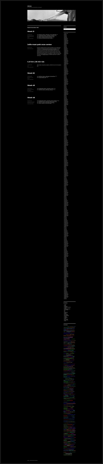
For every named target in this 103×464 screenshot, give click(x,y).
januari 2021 (65, 90)
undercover (65, 425)
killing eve (69, 370)
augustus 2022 (66, 74)
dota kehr (65, 350)
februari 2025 (66, 48)
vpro (64, 428)
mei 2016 (65, 137)
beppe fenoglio (72, 334)
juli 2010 (65, 196)
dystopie (65, 351)
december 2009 (66, 202)
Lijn (64, 311)
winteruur (67, 452)
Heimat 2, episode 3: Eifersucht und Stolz (45, 36)
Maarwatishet (66, 312)
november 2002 (66, 274)
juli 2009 (65, 206)
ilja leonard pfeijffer (70, 364)
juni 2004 (65, 258)
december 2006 (66, 232)
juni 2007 (65, 227)
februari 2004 (66, 261)
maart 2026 (65, 37)
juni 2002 (65, 278)
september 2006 (66, 235)
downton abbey (71, 350)
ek (69, 351)
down (67, 350)
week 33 (68, 440)
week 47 (68, 445)
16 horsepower (65, 326)
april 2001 (65, 290)
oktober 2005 (66, 244)
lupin (65, 380)
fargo (69, 353)
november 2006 (66, 233)
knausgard (65, 371)
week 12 (68, 432)
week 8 (67, 430)
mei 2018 (65, 117)
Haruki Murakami (68, 358)
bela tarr (68, 334)
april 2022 (65, 77)
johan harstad (73, 367)
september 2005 (66, 245)
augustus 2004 (66, 256)
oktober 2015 (66, 143)
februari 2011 (66, 190)
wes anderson (67, 449)
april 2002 (65, 280)
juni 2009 (65, 207)
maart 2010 (65, 199)
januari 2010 (65, 201)
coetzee (66, 343)
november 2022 (66, 71)
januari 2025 (65, 49)
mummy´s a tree (71, 387)
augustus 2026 (66, 33)
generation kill (66, 356)
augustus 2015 (66, 145)
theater (65, 410)
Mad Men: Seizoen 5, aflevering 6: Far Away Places (47, 76)
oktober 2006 (66, 234)
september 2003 (66, 265)
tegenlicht (72, 407)
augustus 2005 (66, 246)
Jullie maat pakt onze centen (39, 44)
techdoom (69, 407)
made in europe (72, 380)
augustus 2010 (66, 195)
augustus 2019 (66, 104)
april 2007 (65, 229)
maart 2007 (65, 230)
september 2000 (66, 296)
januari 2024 (65, 59)
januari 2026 (65, 39)
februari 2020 (66, 99)
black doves (72, 335)
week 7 (65, 430)
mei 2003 (65, 269)
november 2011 (66, 182)
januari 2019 (65, 110)
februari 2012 (66, 180)
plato (64, 395)
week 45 (73, 444)
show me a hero (70, 402)
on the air (72, 390)
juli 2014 (65, 156)
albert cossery (66, 327)
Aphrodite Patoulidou (69, 330)
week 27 (71, 437)
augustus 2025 (66, 43)
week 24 (72, 436)
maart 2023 (65, 68)
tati (67, 407)
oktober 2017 (66, 123)
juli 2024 (65, 54)
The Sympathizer (66, 419)
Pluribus (66, 395)
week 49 (30, 90)
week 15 (66, 433)
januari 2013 (65, 171)
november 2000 (66, 294)
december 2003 (66, 263)
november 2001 (66, 284)
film (33, 35)
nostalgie (71, 389)
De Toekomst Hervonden (67, 307)
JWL (64, 310)
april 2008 (65, 219)
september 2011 (66, 184)
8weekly (65, 304)
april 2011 (65, 188)
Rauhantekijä (66, 396)
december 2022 (66, 70)
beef (66, 334)
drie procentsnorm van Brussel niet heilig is (50, 48)
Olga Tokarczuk (69, 390)
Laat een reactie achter (30, 38)
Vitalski (65, 318)
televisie (66, 408)
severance (66, 402)
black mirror (66, 337)
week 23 (69, 436)
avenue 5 (73, 331)
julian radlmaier (66, 369)
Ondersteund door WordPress (34, 460)
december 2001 (66, 283)
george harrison (70, 356)
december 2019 (66, 101)
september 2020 (66, 93)
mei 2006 (65, 238)
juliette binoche (70, 369)
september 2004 (66, 255)
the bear (68, 410)
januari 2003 (65, 272)
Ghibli (73, 356)
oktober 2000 (66, 295)
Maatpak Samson (45, 54)
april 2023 (65, 67)
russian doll (71, 397)
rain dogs (72, 395)
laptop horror (65, 376)
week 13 (71, 432)
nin (73, 388)
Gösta (72, 357)
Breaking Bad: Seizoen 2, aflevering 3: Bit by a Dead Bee (48, 100)
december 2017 (66, 121)
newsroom (71, 388)
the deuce (68, 413)
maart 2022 (65, 78)
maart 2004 (65, 260)
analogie (67, 329)
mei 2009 (65, 208)
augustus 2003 (66, 266)
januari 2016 (65, 141)
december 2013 (66, 162)
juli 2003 (65, 267)
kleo (74, 370)
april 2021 (65, 87)
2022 (68, 326)
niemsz (29, 6)
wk (69, 452)
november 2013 (66, 163)
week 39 (65, 442)
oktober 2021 (66, 82)
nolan (66, 389)
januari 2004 (65, 262)
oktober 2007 (66, 224)
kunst (68, 373)
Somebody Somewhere (71, 403)
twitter (73, 424)
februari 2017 (66, 130)
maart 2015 (65, 149)
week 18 (65, 434)
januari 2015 (65, 151)
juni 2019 (65, 106)
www (70, 452)
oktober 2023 (66, 62)
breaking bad (31, 35)
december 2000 (66, 293)
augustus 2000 (66, 297)
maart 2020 (65, 98)
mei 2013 (65, 168)
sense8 (68, 400)
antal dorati (65, 330)
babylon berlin (67, 333)
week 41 (71, 442)
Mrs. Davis (65, 387)
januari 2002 (65, 282)
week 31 (73, 438)
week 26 (68, 437)
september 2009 (66, 204)
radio (70, 395)
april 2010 (65, 198)
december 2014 (66, 152)
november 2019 (66, 102)
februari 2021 (66, 89)
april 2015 (65, 148)
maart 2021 (65, 88)
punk (68, 395)
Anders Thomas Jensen (71, 329)
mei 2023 (65, 66)
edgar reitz (67, 351)
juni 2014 (65, 157)
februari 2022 (66, 79)
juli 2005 (65, 247)
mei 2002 (65, 279)
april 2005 (65, 249)
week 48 (33, 102)
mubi (68, 387)
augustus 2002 (66, 276)
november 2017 (66, 122)
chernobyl (68, 341)
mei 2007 (65, 228)
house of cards (69, 362)
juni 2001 (65, 288)
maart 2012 (65, 179)
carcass (72, 340)
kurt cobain (70, 373)
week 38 (73, 441)
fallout (67, 353)
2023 (69, 326)
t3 (71, 406)
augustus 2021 (66, 84)
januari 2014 (65, 161)
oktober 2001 (66, 285)
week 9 (70, 430)
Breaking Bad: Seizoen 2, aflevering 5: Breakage (46, 35)
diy (68, 349)
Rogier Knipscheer (66, 315)
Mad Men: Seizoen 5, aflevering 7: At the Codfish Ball (47, 34)
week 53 (66, 448)
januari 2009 (65, 211)
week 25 (65, 437)
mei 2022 (65, 76)
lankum (73, 374)
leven (70, 377)
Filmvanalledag (66, 309)
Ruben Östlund (67, 397)
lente (71, 376)
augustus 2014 (66, 155)
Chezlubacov (65, 306)
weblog (69, 428)
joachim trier (69, 367)
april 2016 (65, 138)
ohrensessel (65, 390)
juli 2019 (65, 105)
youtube (73, 452)
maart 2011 (65, 189)
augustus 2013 (66, 165)
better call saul (67, 335)
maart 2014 (65, 159)
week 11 (65, 432)
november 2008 (66, 213)
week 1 (71, 428)
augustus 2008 (66, 215)
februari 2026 (66, 38)
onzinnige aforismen (66, 391)
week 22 (66, 436)
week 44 (69, 444)
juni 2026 (65, 35)
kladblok (73, 370)
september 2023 (66, 63)
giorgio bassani (66, 357)
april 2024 (65, 57)
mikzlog (65, 313)
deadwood (68, 348)
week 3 (65, 429)
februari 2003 (66, 271)
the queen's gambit (71, 418)
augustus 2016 (66, 135)
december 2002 (66, 273)
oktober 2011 (65, 183)
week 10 (73, 430)
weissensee (68, 448)
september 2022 (66, 73)
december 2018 (66, 111)
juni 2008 (65, 217)
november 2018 (66, 112)
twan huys (65, 424)
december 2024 (66, 50)
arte (65, 331)
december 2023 (66, 60)
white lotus (71, 450)
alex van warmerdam (70, 327)
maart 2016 (65, 139)
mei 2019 (65, 107)
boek (28, 35)
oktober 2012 (66, 174)
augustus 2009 (66, 205)
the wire (71, 419)
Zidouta (65, 320)
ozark (66, 392)
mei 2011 (65, 187)
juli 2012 (65, 176)
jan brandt (72, 365)
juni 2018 (65, 116)
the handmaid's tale (71, 414)
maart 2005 (65, 250)
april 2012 (65, 178)
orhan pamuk (71, 391)
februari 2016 (66, 140)
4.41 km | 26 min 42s (35, 62)
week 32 (65, 440)
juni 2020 (65, 96)
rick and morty (71, 396)
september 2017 (66, 124)
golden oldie (69, 357)
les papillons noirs (67, 377)
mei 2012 (65, 177)
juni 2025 (65, 45)
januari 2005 (65, 252)
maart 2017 (65, 129)
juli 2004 (65, 257)
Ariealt (65, 305)
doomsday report (72, 349)
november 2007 (66, 223)
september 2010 (66, 194)
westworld (70, 449)
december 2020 (66, 91)
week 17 (72, 433)
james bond (66, 365)
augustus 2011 (66, 185)
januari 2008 (65, 221)
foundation (68, 355)
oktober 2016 (66, 133)
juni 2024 (65, 55)
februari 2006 (66, 241)
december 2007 (66, 222)
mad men (31, 36)
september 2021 (66, 83)
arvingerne (69, 331)
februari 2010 (66, 200)
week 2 (74, 428)
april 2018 (65, 118)
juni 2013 (65, 167)
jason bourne (65, 366)
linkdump (67, 379)
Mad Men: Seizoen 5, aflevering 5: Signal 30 (46, 89)
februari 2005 (66, 251)
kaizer (72, 369)
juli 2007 (65, 226)
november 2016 (66, 132)
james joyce (69, 365)
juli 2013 (65, 166)
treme (69, 423)
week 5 (70, 429)
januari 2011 (65, 191)
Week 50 (31, 73)
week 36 (66, 441)
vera (72, 425)
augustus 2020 (66, 94)
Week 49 (31, 85)
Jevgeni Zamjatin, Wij (42, 77)
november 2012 (66, 173)
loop (70, 379)
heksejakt (71, 359)
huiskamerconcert (66, 363)
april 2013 (65, 169)
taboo (73, 406)
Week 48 (31, 98)
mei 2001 (65, 289)
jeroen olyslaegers (69, 366)
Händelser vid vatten (71, 363)
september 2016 (66, 134)
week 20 (71, 434)
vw (67, 428)
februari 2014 (66, 160)
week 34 (71, 440)
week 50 (28, 78)
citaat (64, 342)
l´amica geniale (67, 380)
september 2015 (66, 144)
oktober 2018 (66, 113)
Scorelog (65, 316)
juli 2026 (65, 34)
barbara (71, 333)
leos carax (74, 376)
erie (73, 351)
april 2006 (65, 239)
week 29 (66, 438)
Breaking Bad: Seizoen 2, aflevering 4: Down (46, 88)
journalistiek (73, 368)
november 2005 (66, 243)
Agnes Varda (73, 326)
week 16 (69, 433)
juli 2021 (65, 85)
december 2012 (66, 172)
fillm (71, 353)
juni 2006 (65, 237)
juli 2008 (65, 216)
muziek (65, 388)
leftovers (69, 376)
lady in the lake (69, 374)
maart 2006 (65, 240)
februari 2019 (66, 109)
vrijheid (66, 428)
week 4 (67, 429)
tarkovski (65, 407)
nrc (73, 389)
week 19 (68, 434)
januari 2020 (65, 100)
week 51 (28, 37)
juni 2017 (65, 126)
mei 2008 (65, 218)
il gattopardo (65, 364)
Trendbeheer (66, 317)
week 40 (68, 442)
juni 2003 (65, 268)
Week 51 (30, 31)
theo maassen (70, 417)
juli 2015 (65, 146)
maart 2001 (65, 291)
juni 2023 (65, 65)
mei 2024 (65, 56)
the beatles (71, 410)
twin (67, 424)
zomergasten (68, 453)
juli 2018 (65, 115)
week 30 (69, 438)
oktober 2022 (66, 72)
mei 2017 (65, 127)
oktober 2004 (66, 254)
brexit (70, 340)
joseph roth (70, 368)
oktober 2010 (66, 193)
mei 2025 (65, 46)
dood (69, 349)
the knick (65, 415)
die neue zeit (72, 348)
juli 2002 (65, 277)
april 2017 (65, 128)
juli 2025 (65, 44)
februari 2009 (66, 210)
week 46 (65, 445)
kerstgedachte (65, 370)
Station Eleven (70, 404)
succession (68, 406)
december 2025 (66, 40)
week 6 (73, 429)
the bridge (68, 411)
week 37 (69, 441)
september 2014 (66, 154)
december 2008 (66, 212)
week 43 (66, 444)
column (71, 343)
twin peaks (70, 424)
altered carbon (69, 328)
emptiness (71, 351)
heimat (28, 36)
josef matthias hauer (66, 368)
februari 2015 (66, 150)
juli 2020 (65, 95)
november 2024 (66, 51)
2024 (71, 326)
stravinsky (65, 406)
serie (33, 36)
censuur (74, 340)
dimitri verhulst (66, 349)
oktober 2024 (66, 52)
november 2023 (66, 61)
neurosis (68, 388)
